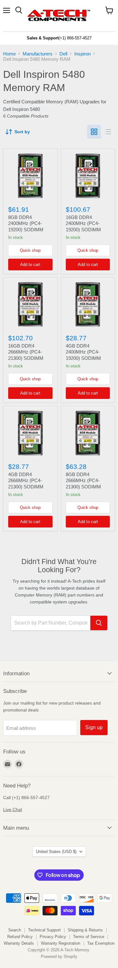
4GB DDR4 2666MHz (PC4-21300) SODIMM (25, 480)
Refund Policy (20, 936)
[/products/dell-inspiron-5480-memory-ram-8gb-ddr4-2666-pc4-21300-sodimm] (88, 433)
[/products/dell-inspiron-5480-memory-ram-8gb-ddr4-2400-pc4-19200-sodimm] (30, 176)
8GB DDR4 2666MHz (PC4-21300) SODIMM (83, 480)
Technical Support (44, 930)
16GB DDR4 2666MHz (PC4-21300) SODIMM (25, 352)
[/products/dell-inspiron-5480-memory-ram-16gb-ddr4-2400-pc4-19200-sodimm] (88, 176)
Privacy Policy (53, 936)
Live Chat (12, 809)
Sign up (94, 727)
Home (9, 53)
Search (14, 930)
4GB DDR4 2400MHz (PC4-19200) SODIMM (83, 352)
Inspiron (82, 53)
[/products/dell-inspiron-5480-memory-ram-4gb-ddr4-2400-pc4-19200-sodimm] (88, 304)
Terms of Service (88, 936)
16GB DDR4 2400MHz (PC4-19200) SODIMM (83, 223)
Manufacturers (38, 53)
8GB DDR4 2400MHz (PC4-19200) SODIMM (25, 223)
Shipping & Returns (85, 930)
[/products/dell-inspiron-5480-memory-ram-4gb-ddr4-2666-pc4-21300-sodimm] (30, 433)
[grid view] (94, 132)
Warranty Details (19, 943)
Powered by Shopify (59, 956)
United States (56, 851)
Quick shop (30, 250)
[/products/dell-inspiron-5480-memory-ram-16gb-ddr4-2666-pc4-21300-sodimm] (30, 304)
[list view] (108, 132)
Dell (63, 53)
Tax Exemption (101, 943)
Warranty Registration (60, 943)
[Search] (98, 623)
